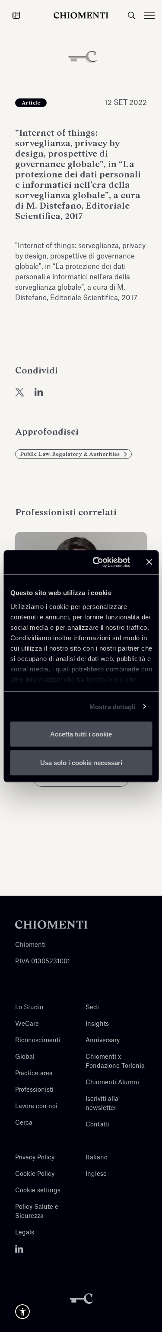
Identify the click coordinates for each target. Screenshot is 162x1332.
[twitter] (19, 391)
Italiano (97, 1158)
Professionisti (34, 1090)
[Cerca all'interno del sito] (131, 15)
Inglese (96, 1174)
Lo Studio (29, 1008)
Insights (97, 1024)
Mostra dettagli (112, 706)
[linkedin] (39, 391)
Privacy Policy (34, 1158)
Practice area (34, 1073)
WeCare (27, 1024)
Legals (24, 1233)
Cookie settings (37, 1191)
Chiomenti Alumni (112, 1083)
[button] (22, 1311)
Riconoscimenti (37, 1040)
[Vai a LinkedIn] (19, 1249)
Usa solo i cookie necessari (81, 762)
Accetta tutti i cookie (81, 734)
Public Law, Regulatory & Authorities (70, 454)
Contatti (98, 1125)
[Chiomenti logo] (51, 925)
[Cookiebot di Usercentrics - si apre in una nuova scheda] (96, 562)
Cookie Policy (34, 1174)
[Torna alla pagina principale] (81, 15)
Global (25, 1057)
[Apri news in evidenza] (16, 15)
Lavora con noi (36, 1106)
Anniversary (103, 1040)
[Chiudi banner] (149, 562)
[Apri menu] (153, 15)
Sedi (92, 1008)
